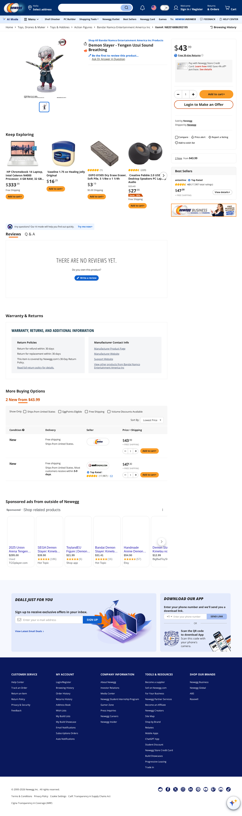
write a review (88, 278)
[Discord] (221, 789)
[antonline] (103, 465)
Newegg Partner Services (158, 699)
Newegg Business (199, 682)
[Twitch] (213, 789)
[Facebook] (168, 789)
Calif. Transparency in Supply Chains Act (89, 796)
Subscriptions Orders (67, 733)
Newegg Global (198, 687)
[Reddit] (85, 50)
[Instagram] (183, 789)
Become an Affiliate (155, 704)
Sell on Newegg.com (156, 687)
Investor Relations (110, 687)
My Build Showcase (66, 721)
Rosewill (194, 699)
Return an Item (19, 693)
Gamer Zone (107, 704)
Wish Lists (61, 710)
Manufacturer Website (106, 353)
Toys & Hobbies (60, 27)
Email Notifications (66, 727)
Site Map (149, 716)
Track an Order (19, 687)
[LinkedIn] (190, 789)
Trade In (149, 767)
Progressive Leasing (155, 761)
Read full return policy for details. (35, 367)
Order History (63, 693)
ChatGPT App (152, 738)
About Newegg (108, 682)
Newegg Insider (109, 721)
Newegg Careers (109, 716)
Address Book (63, 704)
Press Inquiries (108, 710)
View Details (222, 192)
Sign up (92, 619)
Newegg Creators (154, 710)
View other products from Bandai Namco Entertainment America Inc (117, 366)
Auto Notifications (65, 738)
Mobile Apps (151, 733)
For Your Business (154, 693)
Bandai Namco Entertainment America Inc (123, 27)
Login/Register (63, 682)
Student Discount (154, 744)
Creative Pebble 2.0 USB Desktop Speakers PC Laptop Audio (147, 179)
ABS (192, 693)
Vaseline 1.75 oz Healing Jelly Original (66, 173)
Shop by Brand (153, 721)
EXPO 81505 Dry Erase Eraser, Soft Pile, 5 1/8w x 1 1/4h (107, 177)
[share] (85, 44)
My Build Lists (63, 716)
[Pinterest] (198, 789)
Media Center (108, 693)
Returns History (64, 699)
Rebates (149, 727)
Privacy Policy (41, 796)
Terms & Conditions (21, 796)
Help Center (17, 682)
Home (9, 27)
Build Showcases (154, 756)
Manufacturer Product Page (109, 348)
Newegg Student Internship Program (120, 699)
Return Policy (18, 699)
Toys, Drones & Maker (31, 27)
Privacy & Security (20, 704)
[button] (40, 7)
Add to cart (216, 94)
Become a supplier (155, 682)
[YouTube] (206, 789)
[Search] (126, 8)
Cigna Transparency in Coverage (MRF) (31, 803)
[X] (175, 789)
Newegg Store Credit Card (159, 750)
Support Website (103, 359)
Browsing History (65, 687)
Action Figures (83, 27)
